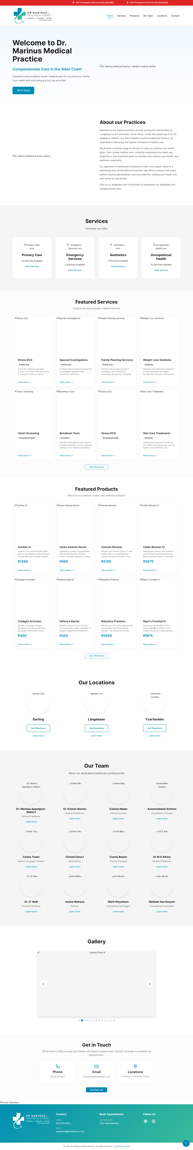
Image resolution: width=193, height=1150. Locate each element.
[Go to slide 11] (108, 1020)
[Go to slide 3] (85, 1020)
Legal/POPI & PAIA (122, 1146)
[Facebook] (145, 1121)
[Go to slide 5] (91, 1020)
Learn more (38, 735)
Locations (162, 15)
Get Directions (38, 728)
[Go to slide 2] (82, 1020)
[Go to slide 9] (102, 1020)
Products (134, 15)
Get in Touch (23, 90)
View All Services (96, 467)
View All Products (96, 656)
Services (121, 15)
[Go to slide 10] (105, 1020)
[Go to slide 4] (88, 1020)
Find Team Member (109, 1123)
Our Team (148, 15)
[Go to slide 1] (79, 1020)
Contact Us (96, 1089)
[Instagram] (153, 1121)
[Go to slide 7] (96, 1020)
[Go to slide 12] (111, 1020)
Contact (175, 15)
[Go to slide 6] (93, 1020)
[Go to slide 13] (114, 1020)
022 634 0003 (57, 1076)
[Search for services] (186, 1143)
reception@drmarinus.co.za (96, 1076)
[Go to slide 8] (99, 1020)
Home (110, 15)
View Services (32, 266)
